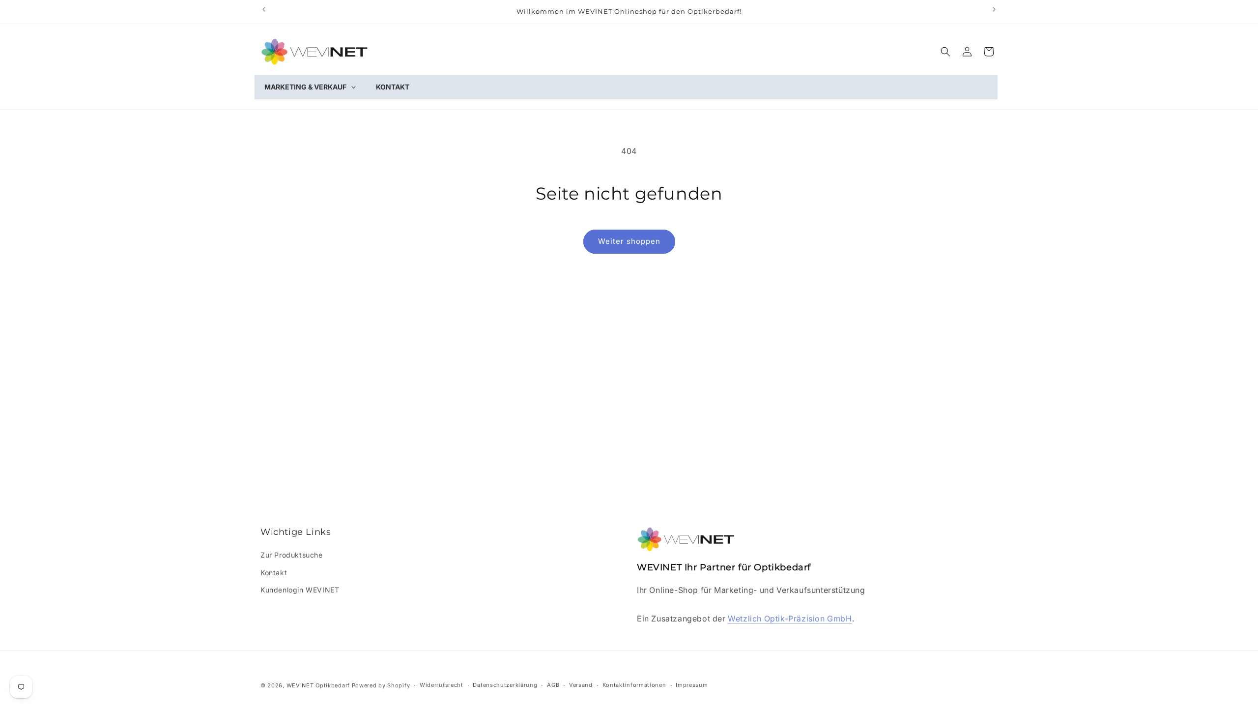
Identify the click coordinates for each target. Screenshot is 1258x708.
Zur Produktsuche (291, 555)
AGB (553, 684)
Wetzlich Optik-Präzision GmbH (790, 618)
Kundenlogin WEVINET (299, 590)
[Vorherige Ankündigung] (264, 9)
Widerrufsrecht (441, 684)
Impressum (692, 684)
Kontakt (273, 572)
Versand (581, 684)
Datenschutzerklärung (505, 684)
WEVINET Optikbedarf (318, 685)
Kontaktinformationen (634, 684)
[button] (945, 51)
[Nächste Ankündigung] (994, 9)
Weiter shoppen (629, 241)
